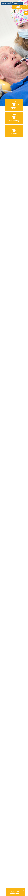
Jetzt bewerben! (14, 892)
